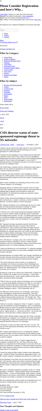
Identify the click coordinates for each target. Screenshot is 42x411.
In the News (7, 71)
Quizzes (6, 73)
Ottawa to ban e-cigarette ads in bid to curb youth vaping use (18, 399)
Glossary (6, 37)
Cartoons (6, 63)
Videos (6, 77)
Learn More (3, 14)
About (6, 33)
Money (6, 96)
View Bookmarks (27, 16)
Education (7, 92)
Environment (8, 94)
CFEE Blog (7, 64)
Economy (7, 90)
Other (5, 97)
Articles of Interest (9, 59)
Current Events (8, 89)
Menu (2, 40)
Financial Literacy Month (12, 68)
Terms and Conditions (7, 111)
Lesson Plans (8, 57)
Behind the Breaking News (12, 61)
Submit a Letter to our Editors (9, 410)
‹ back (2, 121)
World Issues (8, 101)
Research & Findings (10, 75)
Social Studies (8, 99)
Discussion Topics (9, 66)
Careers (6, 87)
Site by (2, 118)
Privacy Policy (4, 108)
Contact (6, 35)
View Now (37, 19)
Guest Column (8, 70)
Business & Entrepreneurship (13, 85)
